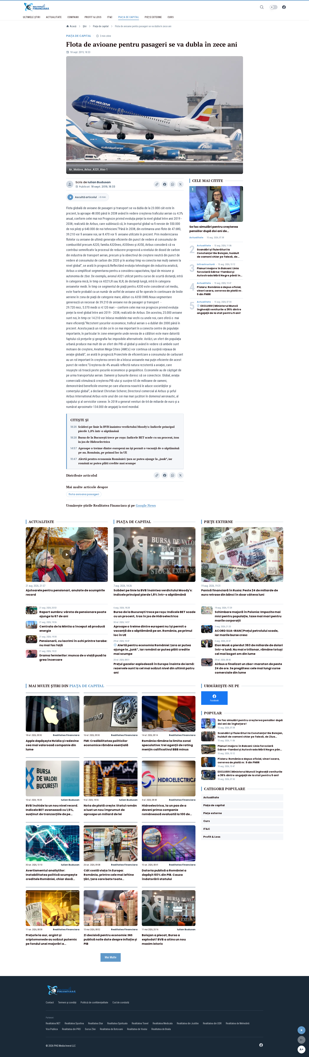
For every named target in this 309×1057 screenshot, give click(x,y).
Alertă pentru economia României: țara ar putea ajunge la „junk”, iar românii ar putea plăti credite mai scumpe (125, 461)
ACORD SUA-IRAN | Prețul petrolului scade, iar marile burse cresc (246, 633)
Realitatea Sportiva (74, 1023)
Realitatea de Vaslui (137, 1029)
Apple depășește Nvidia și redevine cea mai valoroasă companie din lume (52, 745)
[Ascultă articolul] (301, 1030)
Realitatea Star (95, 1023)
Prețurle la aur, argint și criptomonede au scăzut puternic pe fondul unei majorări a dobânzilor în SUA (51, 941)
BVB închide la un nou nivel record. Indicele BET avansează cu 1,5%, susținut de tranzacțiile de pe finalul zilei (52, 812)
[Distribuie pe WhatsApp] (172, 184)
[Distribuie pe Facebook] (164, 184)
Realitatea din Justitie (188, 1023)
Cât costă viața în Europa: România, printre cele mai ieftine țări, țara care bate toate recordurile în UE (109, 876)
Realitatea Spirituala (117, 1023)
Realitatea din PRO (71, 1029)
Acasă (73, 26)
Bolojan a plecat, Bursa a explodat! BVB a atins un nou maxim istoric (164, 939)
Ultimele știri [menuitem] (31, 17)
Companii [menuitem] (73, 17)
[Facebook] (284, 7)
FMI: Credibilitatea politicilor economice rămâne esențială (106, 743)
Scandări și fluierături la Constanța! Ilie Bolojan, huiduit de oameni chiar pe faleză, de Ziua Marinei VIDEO (218, 255)
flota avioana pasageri (83, 494)
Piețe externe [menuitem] (153, 17)
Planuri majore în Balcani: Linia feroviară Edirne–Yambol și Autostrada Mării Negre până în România (218, 274)
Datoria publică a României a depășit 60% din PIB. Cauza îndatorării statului (164, 874)
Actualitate (196, 237)
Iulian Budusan (99, 182)
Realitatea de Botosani (111, 1029)
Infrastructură (206, 264)
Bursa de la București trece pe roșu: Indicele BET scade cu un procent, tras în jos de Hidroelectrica (128, 439)
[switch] (274, 7)
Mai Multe (110, 957)
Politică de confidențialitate (94, 1002)
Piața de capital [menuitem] (128, 17)
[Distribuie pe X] (180, 184)
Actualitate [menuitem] (54, 17)
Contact (50, 1002)
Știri (85, 26)
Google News (146, 505)
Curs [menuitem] (171, 17)
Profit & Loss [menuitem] (93, 17)
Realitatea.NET (53, 1023)
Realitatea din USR (212, 1023)
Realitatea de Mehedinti (237, 1023)
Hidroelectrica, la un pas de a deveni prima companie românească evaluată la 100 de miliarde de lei (166, 812)
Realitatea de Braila (161, 1029)
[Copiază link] (157, 184)
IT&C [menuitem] (109, 17)
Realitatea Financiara (66, 735)
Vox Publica (52, 1029)
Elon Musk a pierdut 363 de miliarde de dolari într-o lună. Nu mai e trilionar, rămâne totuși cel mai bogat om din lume (249, 649)
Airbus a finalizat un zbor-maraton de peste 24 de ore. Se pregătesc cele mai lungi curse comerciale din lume (248, 668)
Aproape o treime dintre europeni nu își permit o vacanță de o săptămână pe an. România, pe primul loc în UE (128, 450)
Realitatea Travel (140, 1023)
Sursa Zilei (90, 1029)
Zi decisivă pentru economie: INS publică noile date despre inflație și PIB (110, 939)
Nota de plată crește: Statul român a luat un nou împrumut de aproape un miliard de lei (110, 810)
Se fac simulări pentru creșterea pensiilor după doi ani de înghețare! (213, 231)
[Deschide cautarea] (261, 7)
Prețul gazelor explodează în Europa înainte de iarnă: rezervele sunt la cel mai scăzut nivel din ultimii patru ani (154, 668)
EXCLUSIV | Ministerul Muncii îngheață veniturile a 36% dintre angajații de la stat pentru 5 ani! (219, 309)
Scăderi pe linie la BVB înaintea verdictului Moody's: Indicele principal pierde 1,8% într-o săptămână (126, 429)
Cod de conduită (120, 1002)
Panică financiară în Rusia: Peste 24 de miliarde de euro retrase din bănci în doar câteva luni (239, 592)
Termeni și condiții (67, 1002)
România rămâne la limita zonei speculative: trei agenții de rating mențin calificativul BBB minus (167, 745)
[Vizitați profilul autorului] (69, 184)
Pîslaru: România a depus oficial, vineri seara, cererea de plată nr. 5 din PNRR (219, 290)
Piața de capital (101, 26)
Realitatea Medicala (163, 1023)
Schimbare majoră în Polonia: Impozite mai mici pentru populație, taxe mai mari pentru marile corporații (248, 616)
